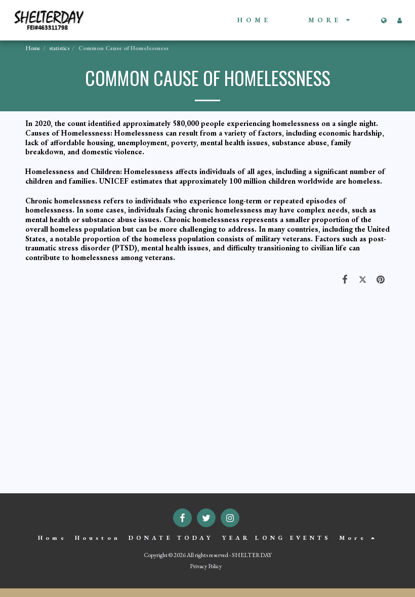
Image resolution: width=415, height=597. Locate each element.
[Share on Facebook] (345, 279)
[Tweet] (363, 279)
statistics (59, 48)
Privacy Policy (206, 566)
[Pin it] (381, 279)
